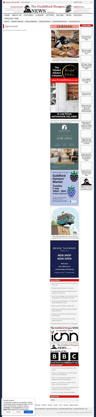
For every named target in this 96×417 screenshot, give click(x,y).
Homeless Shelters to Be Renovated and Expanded (65, 323)
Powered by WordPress (74, 412)
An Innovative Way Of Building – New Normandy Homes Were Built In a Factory (64, 301)
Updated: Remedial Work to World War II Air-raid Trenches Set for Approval (64, 292)
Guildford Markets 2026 (59, 21)
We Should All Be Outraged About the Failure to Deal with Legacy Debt (65, 237)
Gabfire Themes (88, 412)
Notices (78, 15)
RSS (86, 408)
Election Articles (74, 21)
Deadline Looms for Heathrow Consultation (63, 288)
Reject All (18, 412)
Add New (66, 412)
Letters (50, 15)
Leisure (40, 15)
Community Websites (17, 21)
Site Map (6, 21)
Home (7, 15)
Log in (58, 412)
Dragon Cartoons (44, 21)
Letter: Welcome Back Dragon (67, 392)
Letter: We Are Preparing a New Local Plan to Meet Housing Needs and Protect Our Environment (65, 297)
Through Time (11, 18)
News (68, 15)
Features (28, 15)
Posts (61, 412)
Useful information (31, 21)
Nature (60, 15)
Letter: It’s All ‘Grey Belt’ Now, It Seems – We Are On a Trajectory (64, 383)
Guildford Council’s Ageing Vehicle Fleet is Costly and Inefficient (64, 373)
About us (16, 15)
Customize (8, 412)
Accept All (28, 412)
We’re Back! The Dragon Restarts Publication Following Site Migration (64, 378)
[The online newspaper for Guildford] (48, 9)
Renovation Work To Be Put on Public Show (63, 306)
